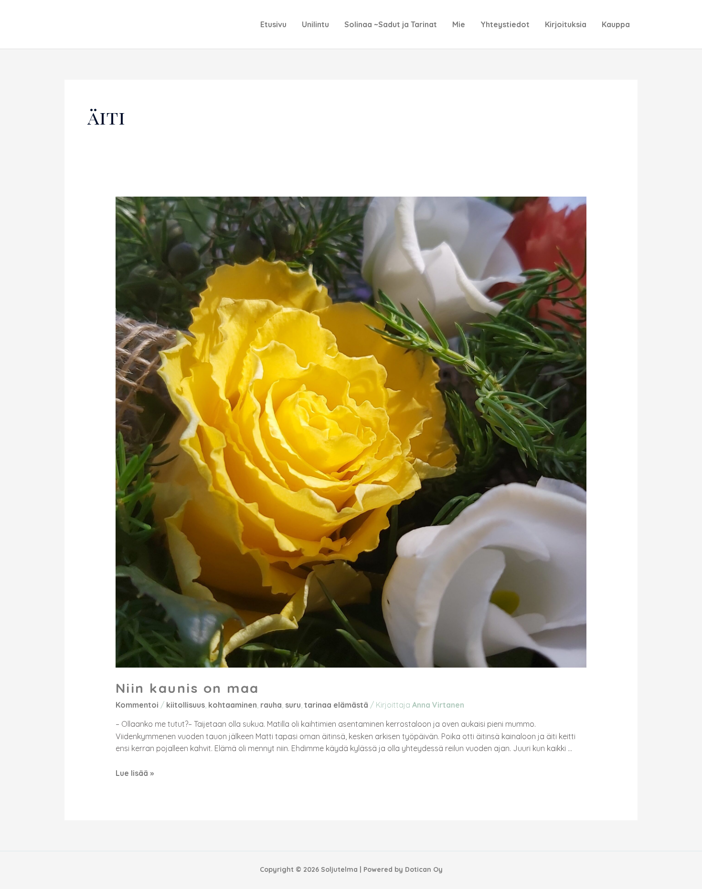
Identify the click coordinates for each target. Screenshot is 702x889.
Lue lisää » (135, 773)
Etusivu (273, 24)
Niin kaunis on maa (187, 688)
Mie (458, 24)
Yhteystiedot (505, 24)
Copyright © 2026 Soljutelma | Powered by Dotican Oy (351, 869)
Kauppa (616, 24)
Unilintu (315, 24)
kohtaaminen (232, 705)
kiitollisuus (185, 705)
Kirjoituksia (565, 24)
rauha (271, 705)
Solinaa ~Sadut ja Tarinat (390, 24)
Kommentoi (137, 705)
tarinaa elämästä (336, 705)
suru (293, 705)
